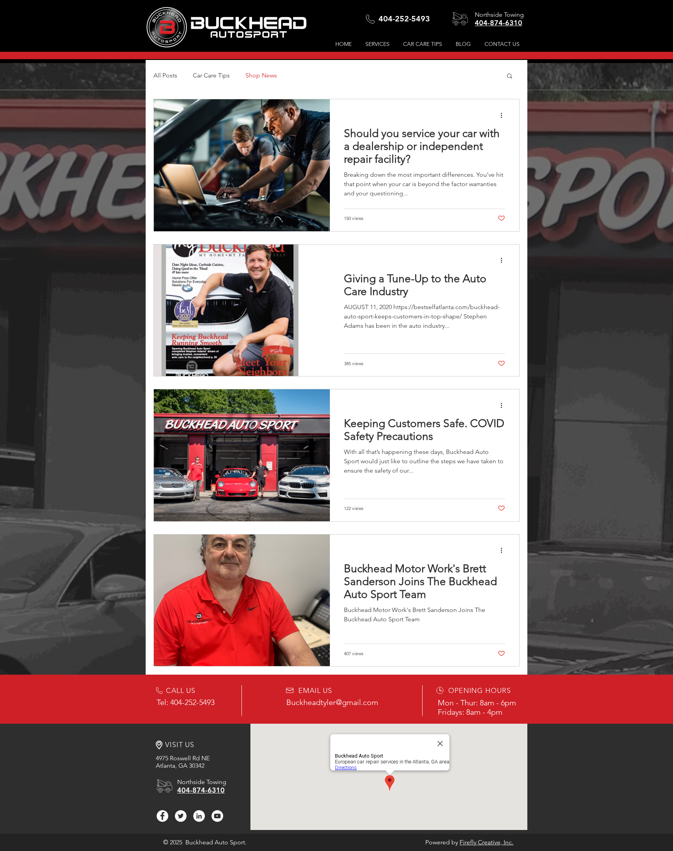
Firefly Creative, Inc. (486, 842)
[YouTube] (217, 816)
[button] (423, 44)
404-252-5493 (404, 18)
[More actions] (504, 115)
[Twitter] (181, 816)
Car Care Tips (211, 75)
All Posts (165, 75)
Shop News (261, 75)
